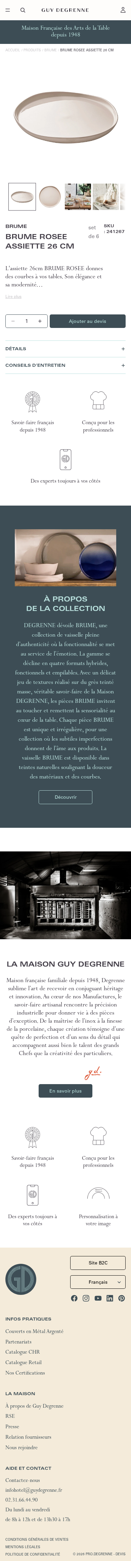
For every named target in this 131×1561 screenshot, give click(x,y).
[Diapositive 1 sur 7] (22, 197)
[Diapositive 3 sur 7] (78, 197)
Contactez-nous (22, 1481)
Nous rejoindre (21, 1448)
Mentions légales (22, 1547)
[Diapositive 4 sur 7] (106, 197)
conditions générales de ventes (37, 1539)
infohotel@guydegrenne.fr (33, 1491)
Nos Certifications (25, 1374)
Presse (12, 1428)
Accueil (12, 50)
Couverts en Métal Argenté (34, 1332)
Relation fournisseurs (28, 1438)
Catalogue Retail (23, 1363)
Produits (32, 50)
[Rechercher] (22, 10)
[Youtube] (98, 1298)
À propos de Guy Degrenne (34, 1407)
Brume (50, 50)
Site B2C (98, 1262)
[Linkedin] (110, 1298)
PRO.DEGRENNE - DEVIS (106, 1554)
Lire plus (13, 296)
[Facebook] (74, 1298)
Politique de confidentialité (32, 1554)
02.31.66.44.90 (21, 1501)
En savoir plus (65, 1091)
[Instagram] (86, 1298)
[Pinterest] (122, 1298)
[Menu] (7, 10)
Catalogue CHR (22, 1353)
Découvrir (66, 797)
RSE (10, 1417)
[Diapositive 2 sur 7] (50, 197)
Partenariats (18, 1342)
